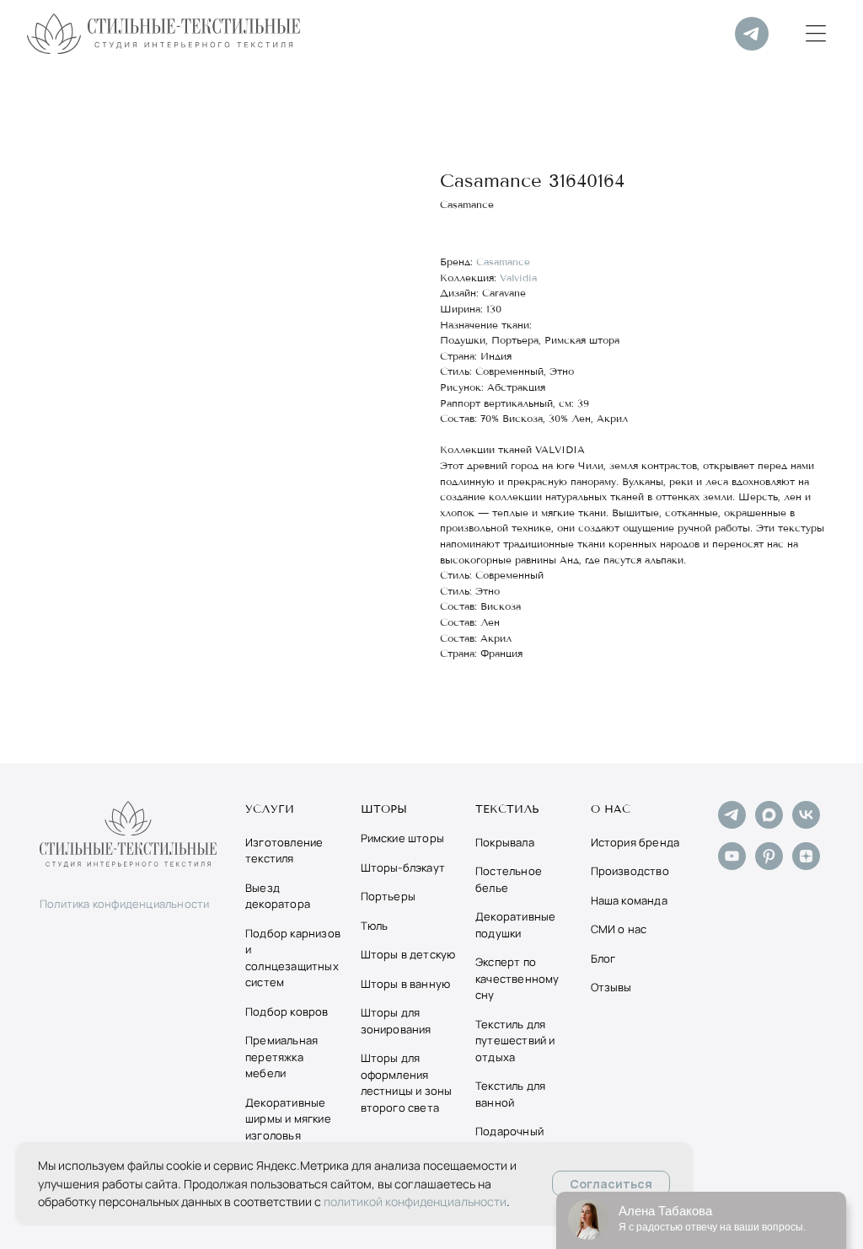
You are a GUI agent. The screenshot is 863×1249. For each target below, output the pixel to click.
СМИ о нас (619, 929)
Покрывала (504, 842)
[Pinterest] (769, 865)
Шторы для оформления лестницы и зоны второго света (407, 1082)
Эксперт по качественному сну (517, 978)
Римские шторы (403, 838)
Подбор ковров (287, 1011)
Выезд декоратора (277, 896)
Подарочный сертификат (509, 1140)
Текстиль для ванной (510, 1094)
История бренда (635, 842)
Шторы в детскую (408, 954)
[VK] (806, 824)
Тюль (375, 925)
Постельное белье (508, 879)
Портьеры (388, 896)
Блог (603, 958)
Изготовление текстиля (284, 851)
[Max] (769, 824)
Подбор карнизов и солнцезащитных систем (292, 958)
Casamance (503, 261)
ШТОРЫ (384, 809)
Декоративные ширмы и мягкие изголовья (288, 1119)
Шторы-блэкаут (403, 867)
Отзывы (611, 987)
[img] (752, 34)
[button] (816, 33)
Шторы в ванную (406, 983)
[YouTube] (732, 865)
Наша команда (629, 900)
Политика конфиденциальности (124, 903)
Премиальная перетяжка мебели (281, 1057)
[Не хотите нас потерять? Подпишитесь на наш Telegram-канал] (732, 824)
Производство (630, 870)
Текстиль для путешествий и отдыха (515, 1041)
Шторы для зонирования (396, 1021)
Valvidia (518, 277)
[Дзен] (806, 865)
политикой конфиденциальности (415, 1201)
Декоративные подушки (515, 925)
